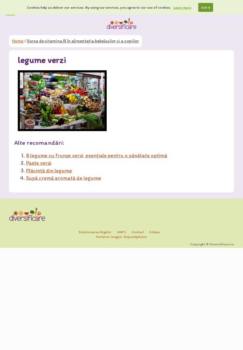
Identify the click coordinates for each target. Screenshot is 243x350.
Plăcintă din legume (49, 170)
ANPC (121, 232)
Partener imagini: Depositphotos (121, 237)
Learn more (182, 7)
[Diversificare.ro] (121, 23)
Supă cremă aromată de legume (63, 178)
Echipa (154, 232)
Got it (205, 7)
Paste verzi (38, 163)
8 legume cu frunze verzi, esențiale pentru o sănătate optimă (96, 155)
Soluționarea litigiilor (95, 232)
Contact (138, 232)
